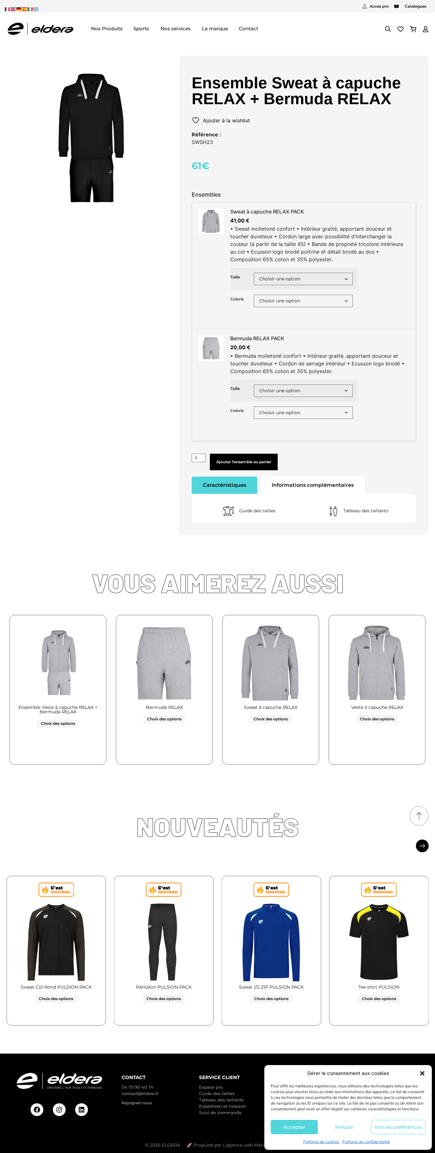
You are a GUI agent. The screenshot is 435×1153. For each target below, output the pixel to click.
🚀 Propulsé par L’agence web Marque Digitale (238, 1145)
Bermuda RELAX (164, 707)
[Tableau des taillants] (333, 511)
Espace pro (211, 1087)
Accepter (294, 1127)
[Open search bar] (388, 29)
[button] (422, 1073)
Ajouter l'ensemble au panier (243, 461)
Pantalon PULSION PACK (164, 987)
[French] (8, 8)
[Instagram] (59, 1109)
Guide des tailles (257, 511)
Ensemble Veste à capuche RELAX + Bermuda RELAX (57, 709)
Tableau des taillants (366, 511)
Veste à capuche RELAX (377, 707)
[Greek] (36, 8)
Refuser (344, 1127)
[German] (19, 8)
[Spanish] (25, 8)
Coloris (237, 299)
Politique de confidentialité (366, 1141)
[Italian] (30, 8)
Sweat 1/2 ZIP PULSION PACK (271, 987)
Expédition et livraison (222, 1106)
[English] (13, 8)
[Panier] (413, 29)
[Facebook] (37, 1109)
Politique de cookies (321, 1141)
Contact (134, 1077)
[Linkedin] (81, 1109)
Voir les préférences (398, 1127)
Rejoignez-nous (137, 1102)
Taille (235, 277)
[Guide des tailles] (228, 511)
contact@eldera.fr (140, 1093)
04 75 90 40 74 (137, 1087)
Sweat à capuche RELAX (270, 707)
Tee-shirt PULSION (378, 987)
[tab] (224, 485)
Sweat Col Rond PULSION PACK (56, 987)
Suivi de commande (220, 1112)
